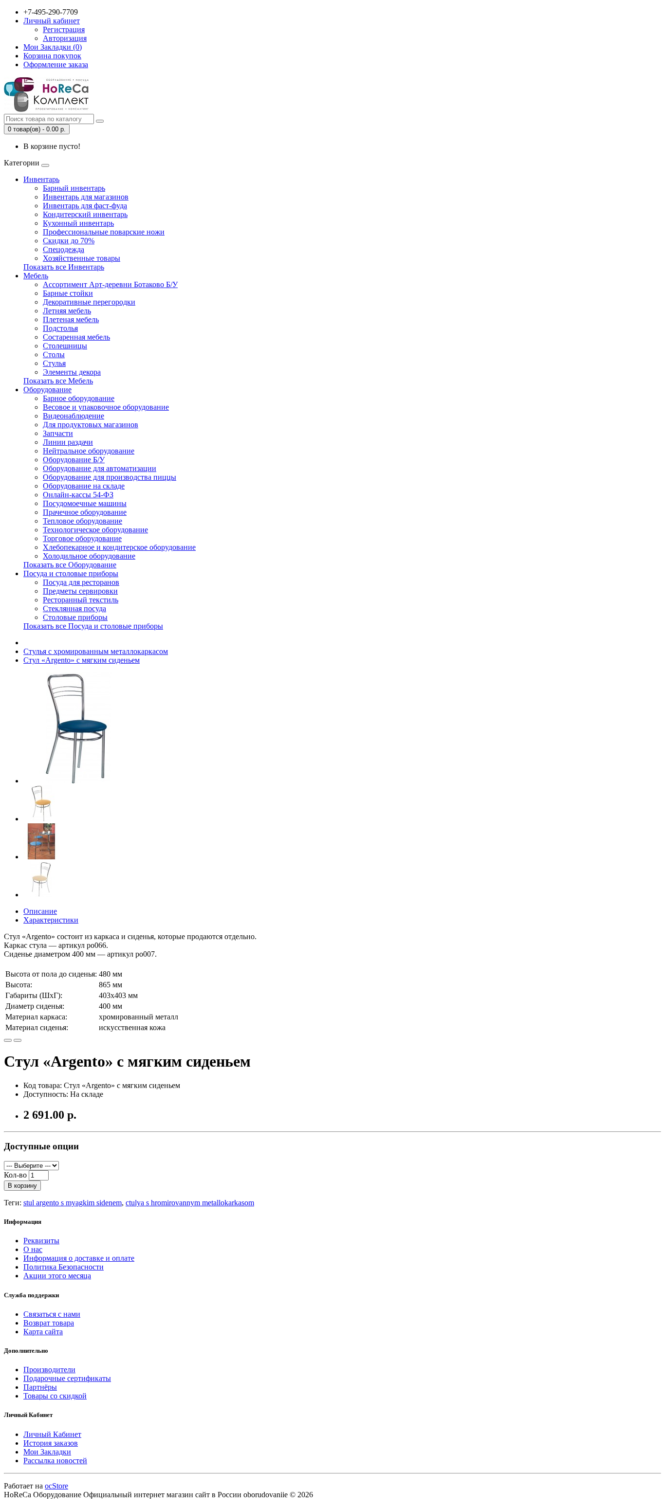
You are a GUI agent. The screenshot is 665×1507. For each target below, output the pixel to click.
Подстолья (60, 328)
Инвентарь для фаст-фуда (85, 205)
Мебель (35, 276)
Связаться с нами (51, 1314)
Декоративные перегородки (89, 302)
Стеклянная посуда (74, 608)
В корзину (22, 1185)
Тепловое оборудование (82, 521)
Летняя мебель (67, 311)
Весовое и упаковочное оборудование (106, 407)
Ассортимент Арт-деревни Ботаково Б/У (110, 284)
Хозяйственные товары (81, 258)
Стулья (54, 363)
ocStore (56, 1486)
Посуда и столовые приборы (70, 573)
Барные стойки (68, 293)
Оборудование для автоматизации (99, 468)
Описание (40, 911)
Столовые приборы (75, 617)
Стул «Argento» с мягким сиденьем (81, 660)
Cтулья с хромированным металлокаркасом (95, 651)
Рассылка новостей (55, 1460)
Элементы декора (72, 372)
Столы (54, 354)
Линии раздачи (68, 442)
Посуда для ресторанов (81, 582)
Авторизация (65, 38)
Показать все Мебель (58, 381)
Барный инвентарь (74, 188)
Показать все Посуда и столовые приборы (93, 626)
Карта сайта (43, 1331)
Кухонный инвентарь (78, 223)
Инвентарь (41, 179)
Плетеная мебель (71, 319)
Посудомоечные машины (85, 503)
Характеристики (50, 920)
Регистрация (64, 29)
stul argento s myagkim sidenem (72, 1202)
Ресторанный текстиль (80, 600)
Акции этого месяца (57, 1275)
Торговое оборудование (82, 538)
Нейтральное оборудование (88, 451)
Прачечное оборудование (85, 512)
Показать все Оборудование (69, 565)
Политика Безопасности (63, 1267)
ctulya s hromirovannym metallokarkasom (190, 1202)
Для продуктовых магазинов (90, 424)
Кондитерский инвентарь (85, 214)
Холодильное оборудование (89, 556)
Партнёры (40, 1387)
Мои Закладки (47, 1452)
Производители (49, 1369)
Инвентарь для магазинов (86, 197)
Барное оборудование (78, 398)
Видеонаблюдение (73, 416)
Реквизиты (41, 1240)
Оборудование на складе (84, 486)
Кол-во (15, 1175)
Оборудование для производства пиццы (109, 477)
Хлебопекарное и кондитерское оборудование (119, 547)
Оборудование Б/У (74, 459)
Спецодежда (63, 249)
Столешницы (65, 346)
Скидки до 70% (68, 240)
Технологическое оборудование (95, 530)
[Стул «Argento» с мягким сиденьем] (78, 781)
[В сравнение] (17, 1040)
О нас (32, 1249)
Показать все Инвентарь (63, 267)
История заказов (50, 1443)
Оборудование (47, 389)
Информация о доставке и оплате (78, 1258)
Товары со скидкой (55, 1396)
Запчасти (58, 433)
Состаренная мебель (76, 337)
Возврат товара (48, 1323)
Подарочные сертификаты (67, 1378)
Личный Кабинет (52, 1434)
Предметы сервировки (80, 591)
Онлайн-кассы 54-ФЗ (78, 494)
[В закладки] (8, 1040)
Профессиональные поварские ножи (104, 232)
